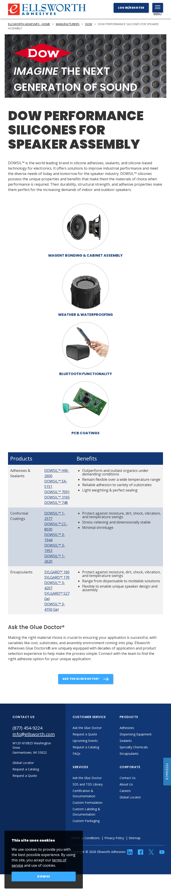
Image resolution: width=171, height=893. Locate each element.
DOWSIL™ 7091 (57, 491)
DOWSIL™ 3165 (57, 497)
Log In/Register (131, 8)
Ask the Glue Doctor (87, 728)
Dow (88, 24)
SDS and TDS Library (88, 784)
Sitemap (134, 838)
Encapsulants (129, 753)
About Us (126, 784)
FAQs (76, 753)
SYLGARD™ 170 (56, 577)
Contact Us (128, 778)
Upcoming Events (85, 741)
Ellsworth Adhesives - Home (29, 24)
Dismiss (43, 876)
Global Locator (130, 797)
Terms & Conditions (85, 838)
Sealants (126, 741)
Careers (125, 791)
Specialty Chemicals (134, 747)
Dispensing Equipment (136, 734)
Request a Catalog (86, 747)
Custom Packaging (86, 821)
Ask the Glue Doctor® (81, 679)
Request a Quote (85, 734)
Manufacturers (67, 24)
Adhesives (127, 728)
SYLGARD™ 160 (56, 572)
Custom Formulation (87, 802)
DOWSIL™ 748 (56, 502)
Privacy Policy (114, 838)
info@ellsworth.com (33, 734)
